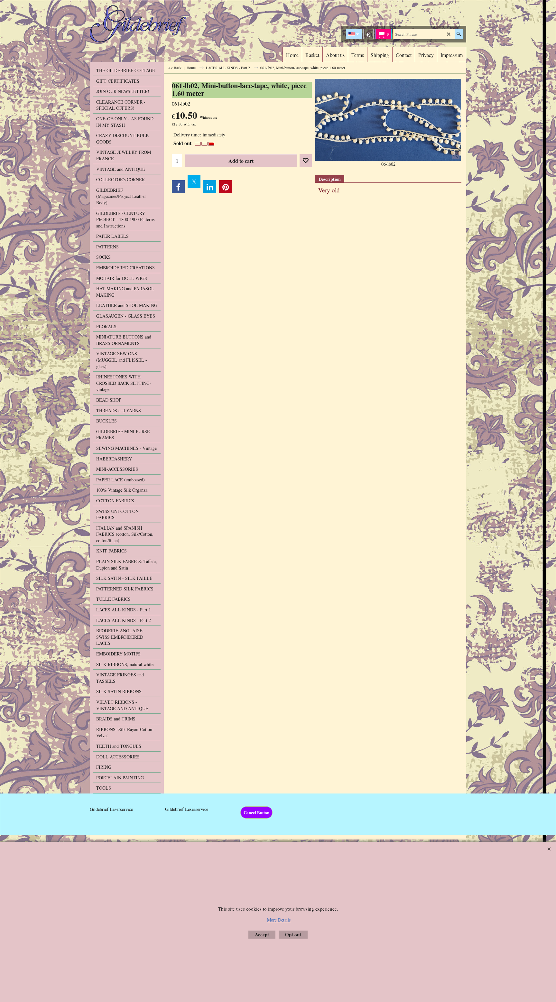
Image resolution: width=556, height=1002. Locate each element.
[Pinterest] (225, 186)
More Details (279, 920)
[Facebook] (178, 186)
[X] (194, 181)
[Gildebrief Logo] (146, 23)
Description (330, 179)
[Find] (459, 34)
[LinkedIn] (209, 186)
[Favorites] (306, 160)
